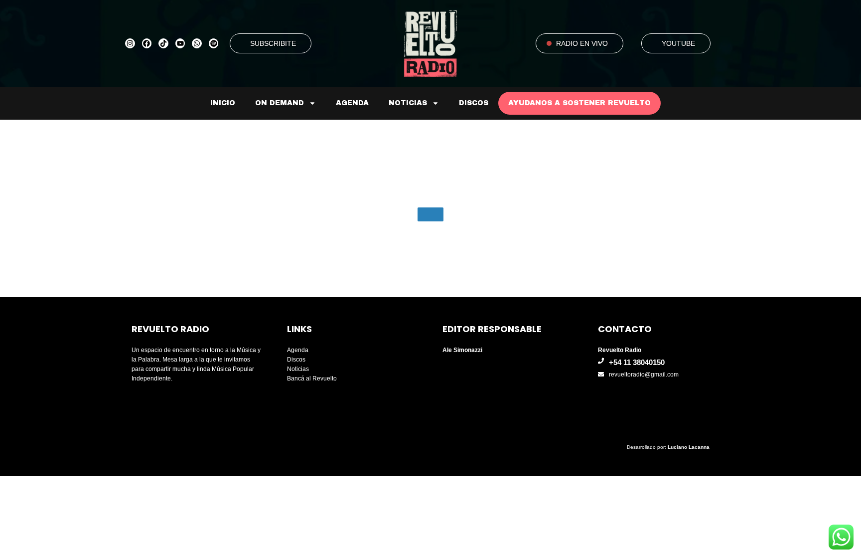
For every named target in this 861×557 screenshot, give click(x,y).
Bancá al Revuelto (312, 378)
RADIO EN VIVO (582, 43)
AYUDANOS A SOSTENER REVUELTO (579, 103)
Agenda (352, 103)
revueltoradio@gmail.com (644, 374)
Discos (473, 103)
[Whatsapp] (197, 43)
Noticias (408, 103)
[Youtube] (180, 43)
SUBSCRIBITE (273, 43)
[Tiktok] (163, 43)
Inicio (222, 103)
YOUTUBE (678, 43)
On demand (279, 103)
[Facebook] (147, 43)
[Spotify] (214, 43)
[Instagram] (130, 43)
